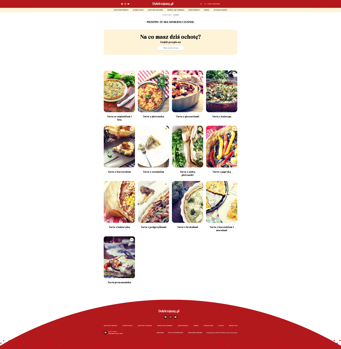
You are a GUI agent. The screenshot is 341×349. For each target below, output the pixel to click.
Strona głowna (167, 15)
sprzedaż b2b (208, 325)
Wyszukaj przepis (220, 10)
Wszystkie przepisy (121, 10)
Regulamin (160, 332)
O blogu (221, 325)
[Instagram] (125, 4)
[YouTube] (128, 4)
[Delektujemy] (170, 311)
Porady (206, 10)
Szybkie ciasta (138, 10)
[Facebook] (122, 4)
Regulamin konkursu (195, 332)
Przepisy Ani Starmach (175, 10)
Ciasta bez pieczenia (155, 10)
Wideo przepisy (194, 10)
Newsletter (233, 325)
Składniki (176, 15)
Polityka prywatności (175, 332)
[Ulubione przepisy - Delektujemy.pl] (201, 4)
